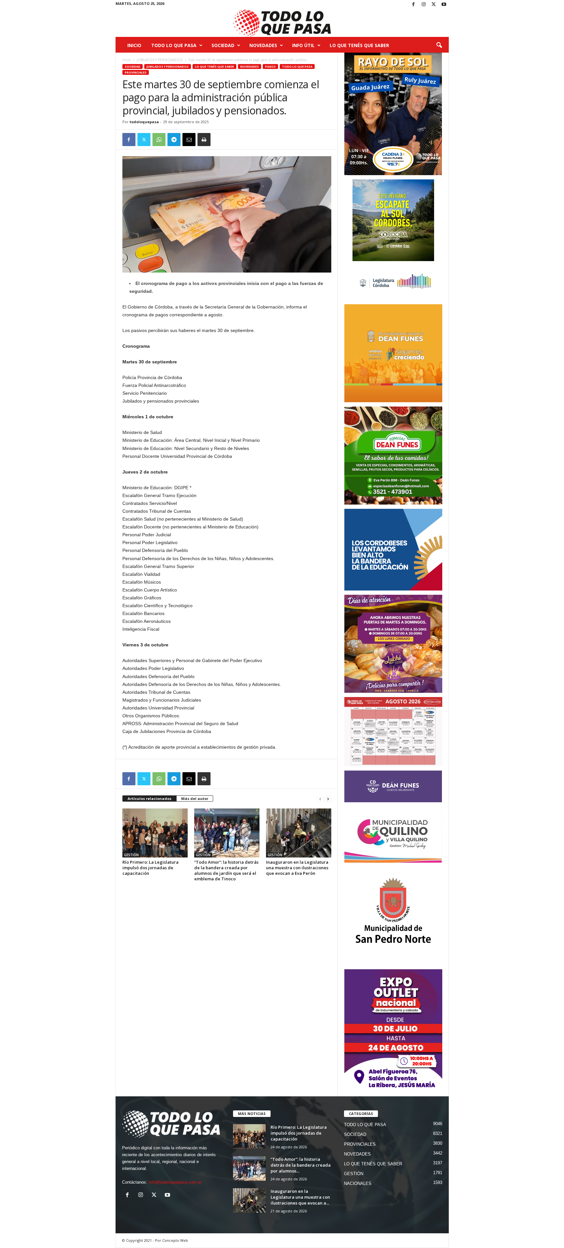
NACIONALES (357, 1183)
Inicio (134, 45)
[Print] (204, 139)
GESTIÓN (131, 855)
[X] (434, 4)
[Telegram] (173, 139)
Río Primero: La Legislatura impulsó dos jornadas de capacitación (150, 867)
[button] (439, 45)
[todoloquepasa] (282, 23)
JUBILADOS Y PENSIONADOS (159, 60)
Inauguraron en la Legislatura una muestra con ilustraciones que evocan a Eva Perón (297, 867)
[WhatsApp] (158, 139)
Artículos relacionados (149, 798)
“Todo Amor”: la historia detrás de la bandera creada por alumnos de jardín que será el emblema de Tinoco (226, 870)
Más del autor (194, 798)
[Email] (189, 139)
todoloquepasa (144, 121)
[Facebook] (413, 4)
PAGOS (270, 66)
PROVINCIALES (136, 72)
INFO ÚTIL (303, 45)
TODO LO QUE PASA (173, 45)
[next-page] (328, 798)
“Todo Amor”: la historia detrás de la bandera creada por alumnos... (301, 1165)
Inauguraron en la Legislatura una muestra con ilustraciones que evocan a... (300, 1197)
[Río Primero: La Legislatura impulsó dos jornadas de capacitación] (155, 832)
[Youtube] (444, 4)
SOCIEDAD (223, 45)
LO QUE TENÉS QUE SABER (359, 45)
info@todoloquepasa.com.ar (175, 1182)
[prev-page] (320, 798)
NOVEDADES (263, 45)
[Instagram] (424, 4)
